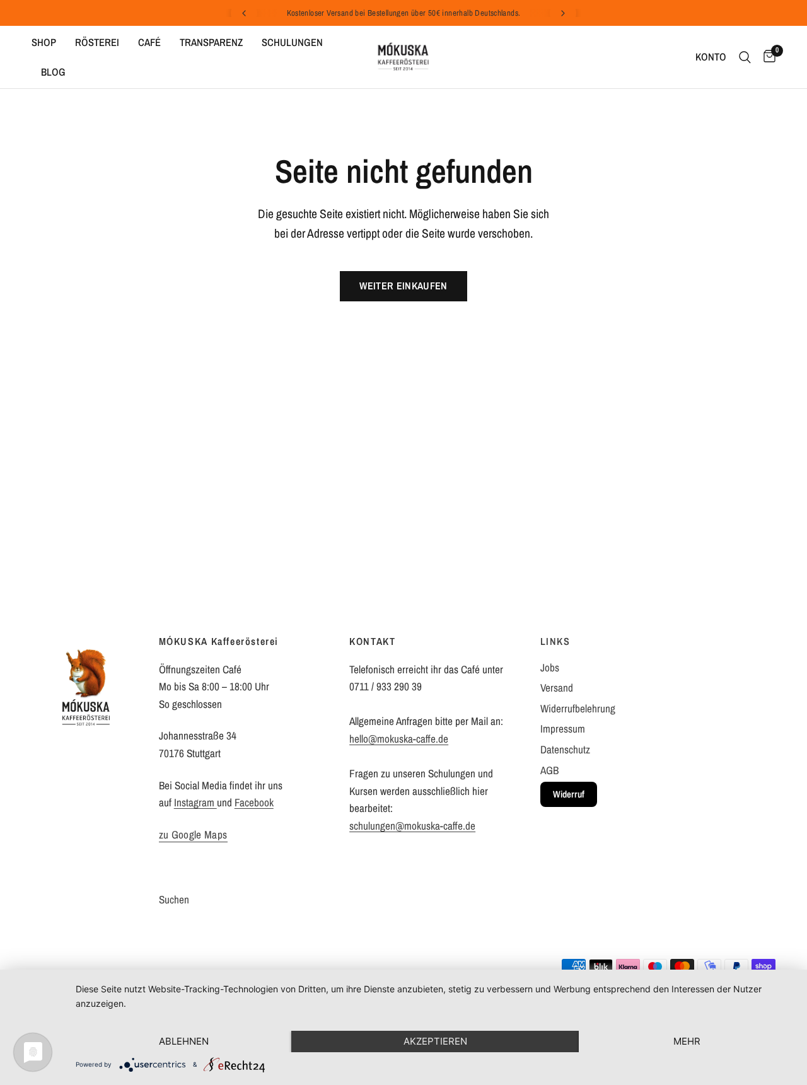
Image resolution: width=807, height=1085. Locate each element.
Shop (44, 42)
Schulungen (292, 42)
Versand (556, 687)
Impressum (562, 728)
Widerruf (568, 794)
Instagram (195, 802)
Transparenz (211, 42)
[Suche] (745, 57)
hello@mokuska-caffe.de (398, 738)
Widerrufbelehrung (577, 708)
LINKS (555, 641)
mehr (686, 1041)
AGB (549, 770)
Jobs (549, 667)
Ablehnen (184, 1041)
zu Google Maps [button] (193, 834)
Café (149, 42)
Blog (53, 72)
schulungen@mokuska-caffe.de (412, 825)
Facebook (254, 802)
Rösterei (97, 42)
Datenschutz (565, 749)
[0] (766, 57)
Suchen (174, 899)
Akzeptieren (435, 1041)
